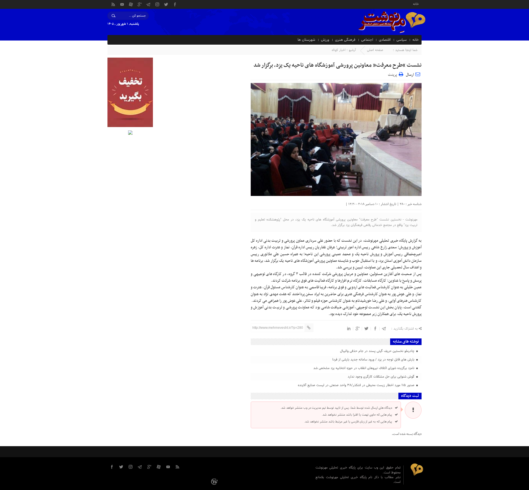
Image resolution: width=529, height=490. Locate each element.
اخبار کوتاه (339, 50)
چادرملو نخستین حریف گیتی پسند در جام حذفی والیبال (377, 351)
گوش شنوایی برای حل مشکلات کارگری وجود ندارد (381, 376)
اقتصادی (385, 40)
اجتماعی (367, 40)
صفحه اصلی (375, 50)
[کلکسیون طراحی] (215, 481)
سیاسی (401, 40)
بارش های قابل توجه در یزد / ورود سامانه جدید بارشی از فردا (373, 359)
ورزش (325, 40)
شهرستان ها (306, 40)
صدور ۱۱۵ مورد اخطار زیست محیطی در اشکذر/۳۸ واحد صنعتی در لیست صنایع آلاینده (356, 385)
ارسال (410, 74)
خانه (416, 3)
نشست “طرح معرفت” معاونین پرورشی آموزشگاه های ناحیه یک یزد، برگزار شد (337, 65)
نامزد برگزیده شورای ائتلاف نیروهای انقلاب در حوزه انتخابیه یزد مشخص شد (364, 368)
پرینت (393, 74)
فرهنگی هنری (345, 40)
